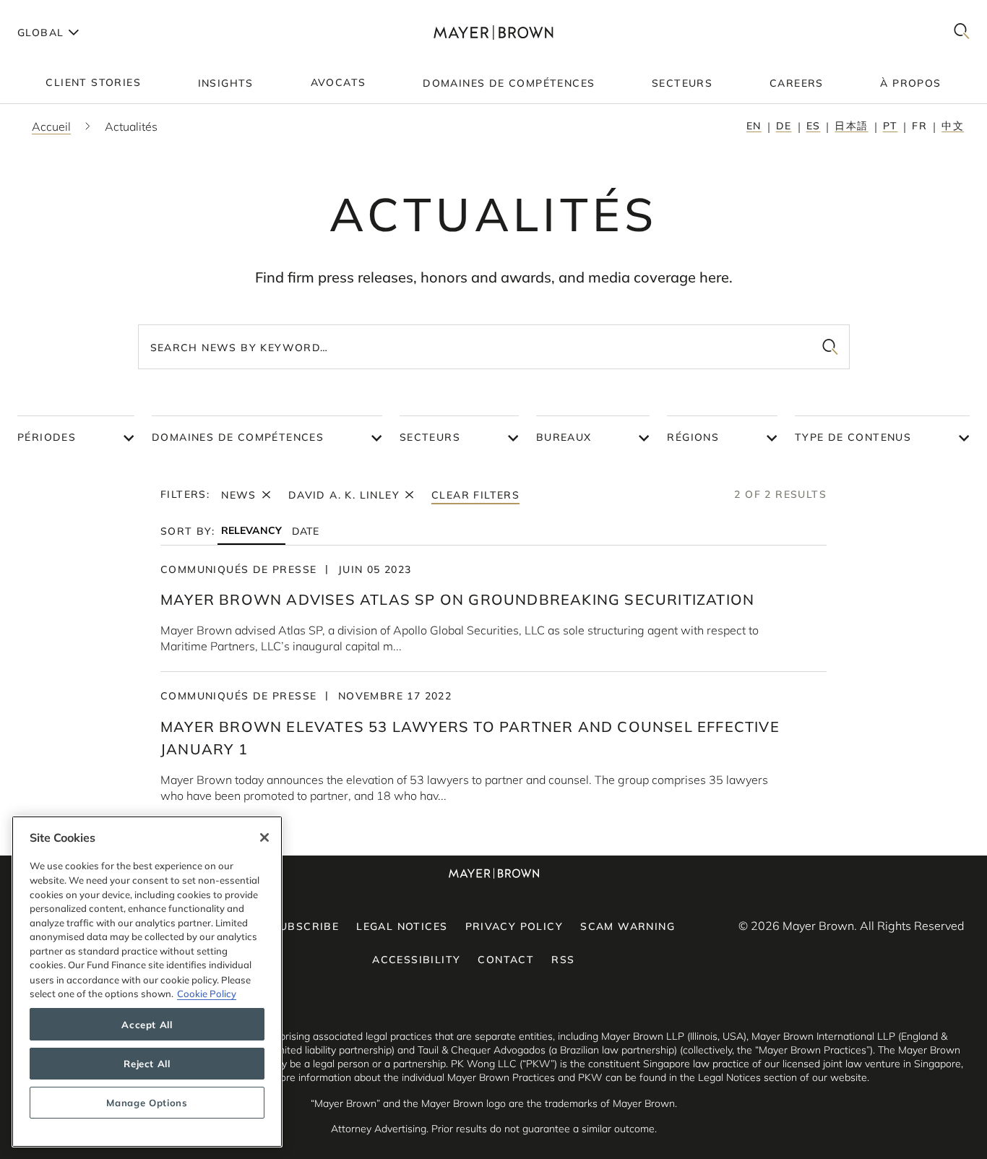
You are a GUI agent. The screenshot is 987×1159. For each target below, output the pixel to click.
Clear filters (475, 495)
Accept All (147, 1024)
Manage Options (146, 1102)
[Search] (962, 32)
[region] (147, 981)
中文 (952, 125)
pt (890, 125)
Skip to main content (70, 11)
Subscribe (306, 926)
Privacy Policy (514, 926)
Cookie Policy (206, 993)
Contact (506, 959)
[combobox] (494, 346)
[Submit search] (830, 347)
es (813, 125)
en (754, 125)
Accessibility (416, 959)
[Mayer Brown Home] (493, 32)
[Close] (264, 837)
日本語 (851, 125)
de (784, 125)
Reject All (147, 1063)
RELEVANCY (251, 531)
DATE (305, 531)
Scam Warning (627, 926)
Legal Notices (401, 926)
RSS (562, 959)
